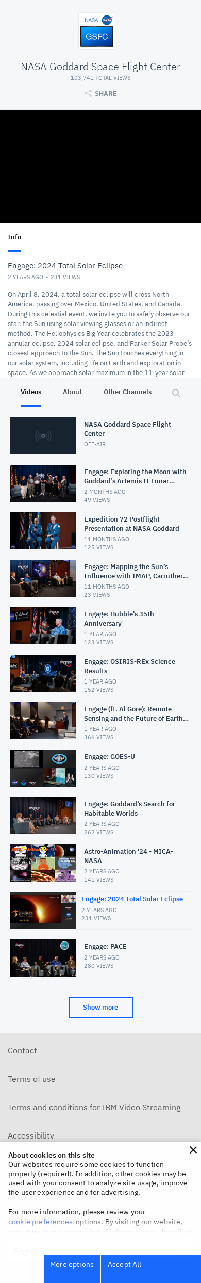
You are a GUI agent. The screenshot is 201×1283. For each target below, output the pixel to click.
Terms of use (32, 1079)
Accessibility (31, 1135)
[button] (193, 1150)
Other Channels (128, 391)
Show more (100, 1007)
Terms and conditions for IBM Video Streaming (94, 1107)
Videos (31, 391)
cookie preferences (40, 1221)
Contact (22, 1050)
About (72, 391)
